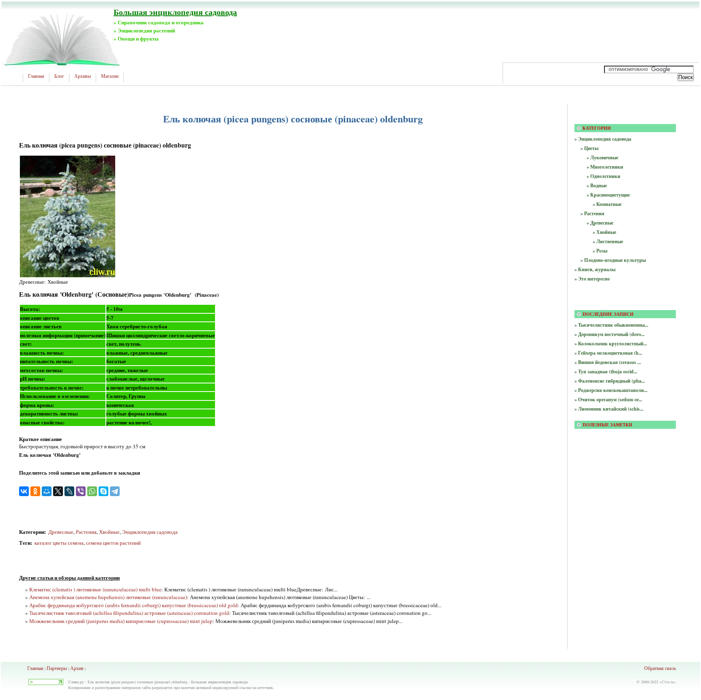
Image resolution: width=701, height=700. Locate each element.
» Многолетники (605, 166)
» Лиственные (608, 241)
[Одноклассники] (35, 491)
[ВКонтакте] (24, 491)
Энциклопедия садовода (150, 531)
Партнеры (57, 668)
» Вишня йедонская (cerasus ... (607, 362)
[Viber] (81, 491)
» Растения (592, 213)
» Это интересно (592, 278)
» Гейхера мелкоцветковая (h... (608, 352)
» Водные (597, 185)
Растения (86, 531)
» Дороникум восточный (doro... (609, 334)
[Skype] (103, 491)
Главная (36, 76)
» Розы (600, 250)
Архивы (82, 76)
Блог (59, 76)
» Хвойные (604, 232)
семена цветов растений (113, 542)
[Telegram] (115, 491)
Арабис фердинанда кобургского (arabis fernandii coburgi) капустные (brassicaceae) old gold (133, 605)
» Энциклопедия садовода (602, 138)
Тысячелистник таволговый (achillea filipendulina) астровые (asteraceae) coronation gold (129, 613)
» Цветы (589, 148)
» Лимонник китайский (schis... (608, 408)
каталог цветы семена (58, 542)
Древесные (60, 531)
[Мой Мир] (47, 491)
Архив (77, 668)
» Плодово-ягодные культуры (613, 260)
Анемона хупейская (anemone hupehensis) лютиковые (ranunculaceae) (108, 597)
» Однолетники (603, 176)
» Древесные (600, 222)
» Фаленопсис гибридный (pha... (609, 380)
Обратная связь (660, 668)
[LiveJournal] (69, 491)
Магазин (109, 76)
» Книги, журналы (594, 269)
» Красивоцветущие (608, 194)
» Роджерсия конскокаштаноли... (610, 390)
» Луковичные (602, 157)
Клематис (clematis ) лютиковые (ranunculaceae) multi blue (95, 589)
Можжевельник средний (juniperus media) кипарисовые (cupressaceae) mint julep (121, 621)
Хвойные (109, 531)
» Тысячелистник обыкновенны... (611, 324)
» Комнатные (607, 204)
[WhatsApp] (92, 491)
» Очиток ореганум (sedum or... (608, 399)
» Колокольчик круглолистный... (610, 343)
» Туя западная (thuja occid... (605, 371)
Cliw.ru (668, 682)
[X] (58, 491)
